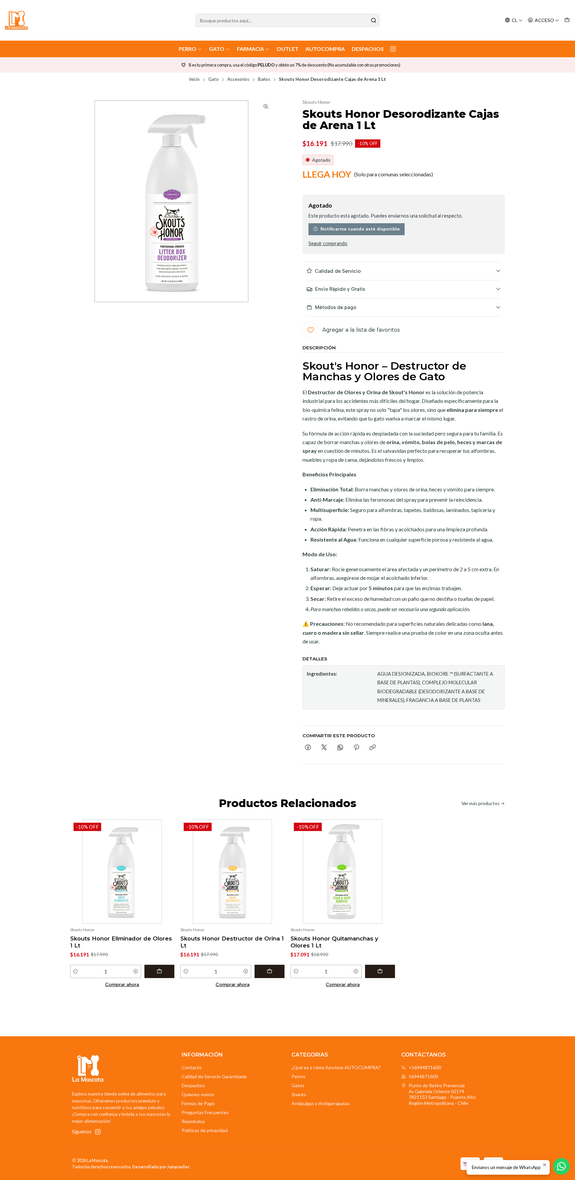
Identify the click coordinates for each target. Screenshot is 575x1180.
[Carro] (567, 20)
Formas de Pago (198, 1103)
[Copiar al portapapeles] (372, 748)
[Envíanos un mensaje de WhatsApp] (561, 1166)
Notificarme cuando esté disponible (360, 229)
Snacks (298, 1094)
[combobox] (287, 20)
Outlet (287, 49)
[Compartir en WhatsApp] (340, 748)
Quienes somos (198, 1094)
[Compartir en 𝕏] (324, 748)
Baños (264, 79)
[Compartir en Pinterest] (356, 748)
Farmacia (250, 49)
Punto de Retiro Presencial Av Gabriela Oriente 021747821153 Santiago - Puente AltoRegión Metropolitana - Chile (442, 1094)
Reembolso (193, 1121)
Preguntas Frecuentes (205, 1112)
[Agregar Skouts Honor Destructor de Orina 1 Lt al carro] (270, 971)
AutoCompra (325, 49)
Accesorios (238, 79)
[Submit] (373, 20)
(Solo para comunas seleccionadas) (393, 174)
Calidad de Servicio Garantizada (214, 1076)
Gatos (297, 1085)
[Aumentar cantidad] (135, 971)
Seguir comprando (327, 243)
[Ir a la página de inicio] (16, 20)
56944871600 (423, 1076)
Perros (298, 1076)
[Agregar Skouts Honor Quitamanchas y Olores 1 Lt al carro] (380, 971)
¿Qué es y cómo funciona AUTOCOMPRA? (336, 1067)
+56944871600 (425, 1067)
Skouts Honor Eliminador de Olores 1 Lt (121, 942)
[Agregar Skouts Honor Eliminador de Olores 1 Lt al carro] (159, 971)
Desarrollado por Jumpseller (160, 1166)
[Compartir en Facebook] (307, 748)
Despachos (368, 49)
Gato (216, 49)
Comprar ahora (122, 984)
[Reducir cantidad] (76, 971)
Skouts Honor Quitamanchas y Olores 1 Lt (334, 942)
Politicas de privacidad (205, 1130)
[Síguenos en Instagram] (393, 49)
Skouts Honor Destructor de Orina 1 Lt (232, 942)
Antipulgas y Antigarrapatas (320, 1103)
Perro (187, 49)
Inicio (194, 79)
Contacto (192, 1067)
